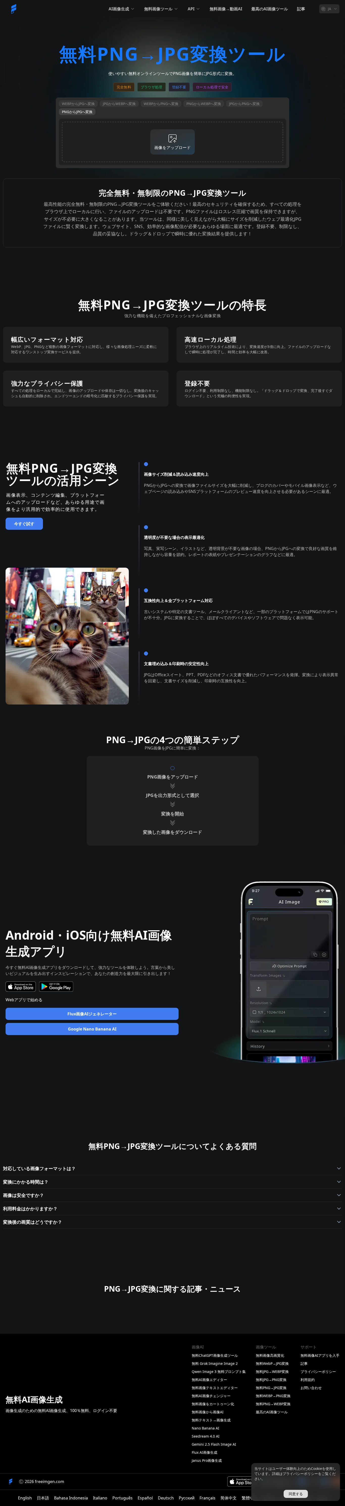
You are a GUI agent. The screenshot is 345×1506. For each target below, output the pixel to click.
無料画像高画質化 (270, 1355)
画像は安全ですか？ (23, 1195)
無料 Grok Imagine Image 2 (215, 1363)
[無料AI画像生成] (14, 9)
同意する (296, 1493)
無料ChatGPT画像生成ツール (215, 1355)
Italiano (100, 1498)
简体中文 (228, 1498)
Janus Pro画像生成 (207, 1460)
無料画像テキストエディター (215, 1387)
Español (145, 1498)
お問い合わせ (311, 1387)
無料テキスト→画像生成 (211, 1420)
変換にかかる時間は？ (25, 1182)
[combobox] (329, 8)
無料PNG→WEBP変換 (273, 1403)
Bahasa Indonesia (71, 1498)
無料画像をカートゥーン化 (213, 1403)
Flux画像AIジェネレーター (92, 1014)
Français (207, 1498)
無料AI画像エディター (209, 1379)
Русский (186, 1498)
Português (122, 1498)
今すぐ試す (24, 523)
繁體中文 (250, 1498)
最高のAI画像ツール (269, 9)
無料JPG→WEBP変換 (272, 1371)
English (25, 1498)
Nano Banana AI (205, 1428)
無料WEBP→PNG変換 (273, 1395)
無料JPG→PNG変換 (271, 1379)
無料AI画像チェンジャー (211, 1395)
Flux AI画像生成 (204, 1452)
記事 (301, 9)
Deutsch (166, 1498)
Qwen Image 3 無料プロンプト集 (219, 1371)
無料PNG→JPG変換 (271, 1387)
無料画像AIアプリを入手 (320, 1355)
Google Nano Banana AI (92, 1029)
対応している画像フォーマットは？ (39, 1168)
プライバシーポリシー (318, 1371)
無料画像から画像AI (208, 1412)
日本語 (43, 1498)
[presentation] (172, 142)
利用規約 (308, 1379)
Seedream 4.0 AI (205, 1436)
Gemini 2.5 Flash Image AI (214, 1444)
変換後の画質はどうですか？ (32, 1222)
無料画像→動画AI (226, 9)
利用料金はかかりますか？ (30, 1209)
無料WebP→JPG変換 (272, 1363)
